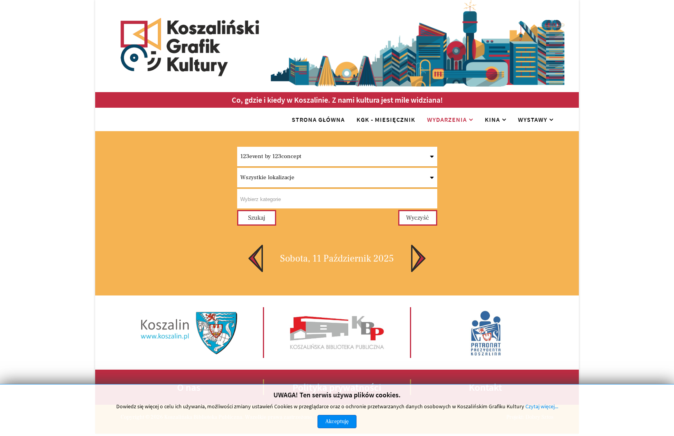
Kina (492, 119)
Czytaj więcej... (541, 406)
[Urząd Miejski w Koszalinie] (189, 332)
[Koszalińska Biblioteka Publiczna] (337, 332)
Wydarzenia (447, 119)
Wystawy (532, 119)
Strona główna (318, 119)
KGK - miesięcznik (386, 119)
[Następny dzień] (423, 258)
